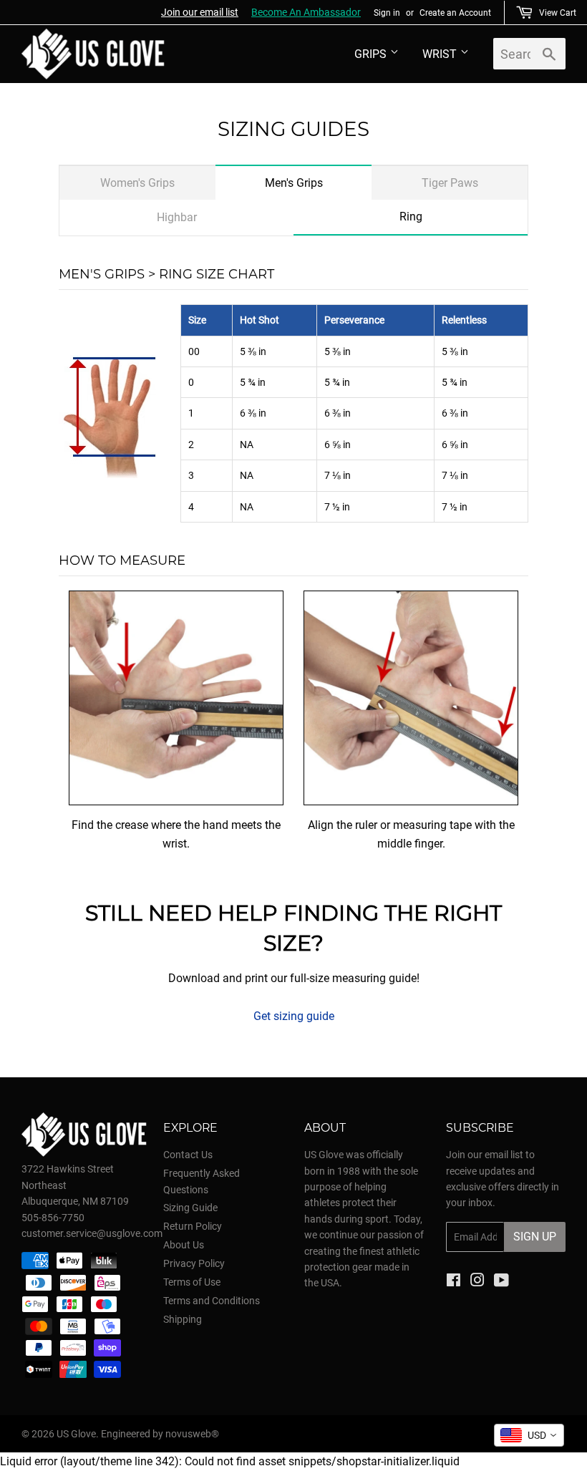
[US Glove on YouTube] (501, 1282)
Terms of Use (191, 1282)
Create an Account (455, 13)
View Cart (557, 13)
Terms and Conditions (211, 1300)
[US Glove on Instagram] (477, 1282)
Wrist (439, 54)
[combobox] (529, 1435)
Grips (370, 54)
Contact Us (188, 1154)
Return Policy (192, 1226)
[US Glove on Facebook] (453, 1282)
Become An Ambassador (306, 12)
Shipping (182, 1319)
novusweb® (192, 1434)
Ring (410, 216)
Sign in (387, 13)
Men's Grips (294, 183)
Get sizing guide (293, 1016)
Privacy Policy (194, 1263)
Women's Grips (137, 183)
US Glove (76, 1434)
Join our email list (199, 12)
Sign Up (534, 1236)
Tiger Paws (450, 183)
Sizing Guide (190, 1207)
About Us (183, 1245)
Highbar (177, 217)
